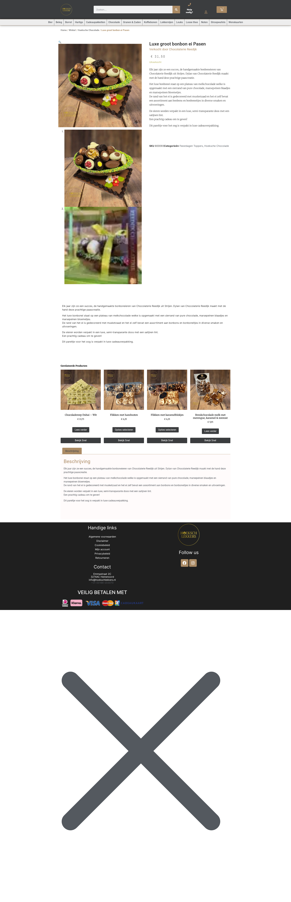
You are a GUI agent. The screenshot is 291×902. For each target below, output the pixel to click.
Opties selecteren (124, 429)
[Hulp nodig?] (189, 4)
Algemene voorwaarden (102, 536)
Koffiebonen (150, 22)
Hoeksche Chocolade (88, 30)
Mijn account (102, 549)
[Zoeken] (176, 9)
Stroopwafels (218, 22)
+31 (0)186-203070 (102, 582)
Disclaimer (102, 540)
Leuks (179, 22)
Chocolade (114, 22)
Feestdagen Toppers (191, 145)
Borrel (68, 22)
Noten (204, 22)
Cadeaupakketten (95, 22)
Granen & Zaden (132, 22)
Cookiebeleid (102, 545)
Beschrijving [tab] (72, 451)
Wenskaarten (236, 22)
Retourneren (102, 557)
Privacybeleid (102, 553)
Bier (50, 22)
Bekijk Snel (81, 440)
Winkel (72, 30)
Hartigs (79, 22)
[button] (59, 42)
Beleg (59, 22)
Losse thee (192, 22)
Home (64, 30)
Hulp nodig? (189, 11)
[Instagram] (193, 563)
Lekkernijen (166, 22)
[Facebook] (184, 563)
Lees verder (81, 429)
